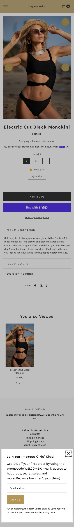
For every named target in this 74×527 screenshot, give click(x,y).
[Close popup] (68, 453)
